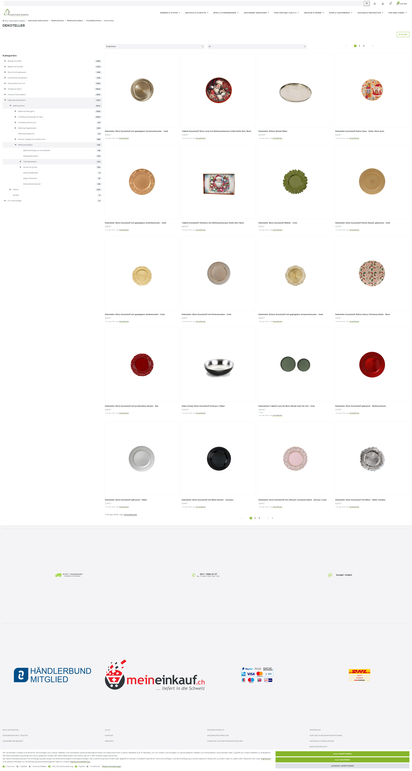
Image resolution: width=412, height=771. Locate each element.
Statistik (23, 766)
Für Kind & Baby (397, 13)
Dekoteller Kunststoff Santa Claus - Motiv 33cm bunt (359, 131)
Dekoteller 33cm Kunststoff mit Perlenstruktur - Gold (206, 314)
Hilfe (107, 730)
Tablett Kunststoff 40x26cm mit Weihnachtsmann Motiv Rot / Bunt (213, 223)
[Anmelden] (375, 4)
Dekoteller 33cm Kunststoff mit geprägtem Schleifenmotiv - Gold (135, 223)
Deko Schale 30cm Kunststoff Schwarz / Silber (203, 406)
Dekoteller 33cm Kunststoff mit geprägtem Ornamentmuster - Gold (136, 131)
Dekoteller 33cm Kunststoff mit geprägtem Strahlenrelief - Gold (135, 314)
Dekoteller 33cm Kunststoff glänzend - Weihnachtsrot (360, 406)
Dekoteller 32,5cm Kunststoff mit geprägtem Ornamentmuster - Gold (290, 314)
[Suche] (367, 3)
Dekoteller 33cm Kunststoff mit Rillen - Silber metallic (360, 500)
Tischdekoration (93, 21)
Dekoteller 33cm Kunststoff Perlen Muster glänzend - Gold (362, 223)
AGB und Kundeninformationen (326, 736)
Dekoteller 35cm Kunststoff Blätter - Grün (277, 223)
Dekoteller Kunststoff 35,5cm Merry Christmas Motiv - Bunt (362, 314)
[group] (219, 90)
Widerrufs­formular (218, 736)
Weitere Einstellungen (111, 766)
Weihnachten (57, 21)
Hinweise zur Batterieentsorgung (225, 741)
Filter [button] (404, 34)
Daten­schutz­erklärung (80, 762)
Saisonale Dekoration (369, 13)
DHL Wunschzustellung (62, 766)
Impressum (315, 730)
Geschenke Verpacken (255, 13)
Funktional (95, 766)
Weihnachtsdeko (74, 21)
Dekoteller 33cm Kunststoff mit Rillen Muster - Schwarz (207, 500)
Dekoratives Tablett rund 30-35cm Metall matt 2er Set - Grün (286, 406)
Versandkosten (124, 138)
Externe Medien (40, 766)
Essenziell (10, 766)
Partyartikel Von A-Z (285, 13)
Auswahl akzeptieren (342, 766)
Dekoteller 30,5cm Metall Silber (272, 131)
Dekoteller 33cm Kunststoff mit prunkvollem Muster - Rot (131, 406)
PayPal (82, 766)
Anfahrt (109, 741)
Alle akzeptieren (342, 754)
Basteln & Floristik (196, 13)
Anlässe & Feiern (313, 13)
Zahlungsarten (11, 730)
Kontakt (109, 736)
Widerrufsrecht (215, 730)
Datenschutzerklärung (322, 741)
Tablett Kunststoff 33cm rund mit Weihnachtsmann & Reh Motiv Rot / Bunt (216, 131)
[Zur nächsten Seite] (370, 46)
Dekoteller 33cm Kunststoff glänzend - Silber (126, 500)
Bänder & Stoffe (169, 13)
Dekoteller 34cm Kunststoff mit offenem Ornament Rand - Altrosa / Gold (292, 500)
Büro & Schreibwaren (225, 13)
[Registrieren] (383, 4)
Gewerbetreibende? (13, 741)
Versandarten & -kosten (15, 736)
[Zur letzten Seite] (272, 518)
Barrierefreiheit (318, 747)
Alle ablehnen (342, 760)
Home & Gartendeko (340, 13)
